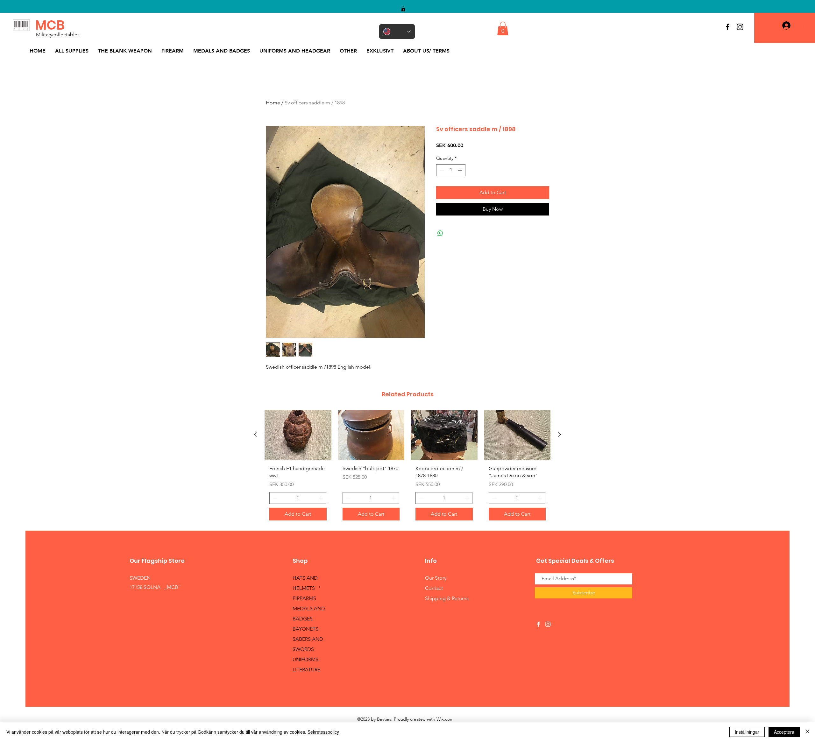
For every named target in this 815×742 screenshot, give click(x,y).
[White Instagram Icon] (547, 624)
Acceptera (784, 732)
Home (273, 103)
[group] (407, 468)
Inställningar (747, 732)
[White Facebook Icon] (538, 624)
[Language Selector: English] (397, 31)
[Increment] (460, 170)
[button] (403, 8)
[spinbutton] (451, 170)
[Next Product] (559, 434)
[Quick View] (298, 435)
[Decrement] (441, 170)
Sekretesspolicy (323, 732)
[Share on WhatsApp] (440, 233)
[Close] (807, 732)
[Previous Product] (255, 434)
